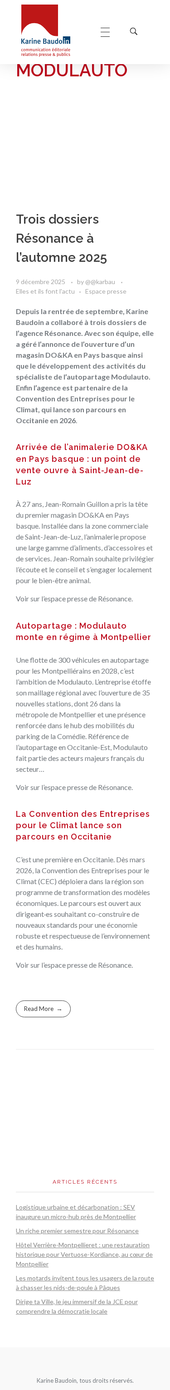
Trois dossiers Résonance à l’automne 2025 (61, 238)
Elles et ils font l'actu (45, 291)
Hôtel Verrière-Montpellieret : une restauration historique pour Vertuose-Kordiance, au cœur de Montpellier (84, 1254)
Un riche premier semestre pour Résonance (77, 1231)
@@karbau (101, 281)
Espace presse (105, 291)
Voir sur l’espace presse (51, 598)
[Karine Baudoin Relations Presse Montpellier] (52, 31)
